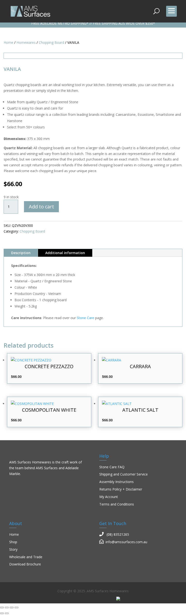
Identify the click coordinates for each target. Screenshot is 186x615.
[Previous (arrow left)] (2, 613)
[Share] (12, 607)
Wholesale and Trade (25, 557)
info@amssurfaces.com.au (126, 542)
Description (21, 252)
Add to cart (41, 206)
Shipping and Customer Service (123, 474)
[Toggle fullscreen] (7, 607)
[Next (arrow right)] (7, 613)
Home (8, 42)
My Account (108, 496)
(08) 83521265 (118, 534)
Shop (13, 542)
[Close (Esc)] (16, 607)
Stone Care (85, 317)
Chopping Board (51, 42)
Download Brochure (25, 564)
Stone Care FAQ (111, 467)
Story (13, 549)
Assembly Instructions (116, 481)
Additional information (65, 252)
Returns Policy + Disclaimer (120, 489)
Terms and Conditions (116, 504)
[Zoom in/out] (2, 607)
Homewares (26, 42)
